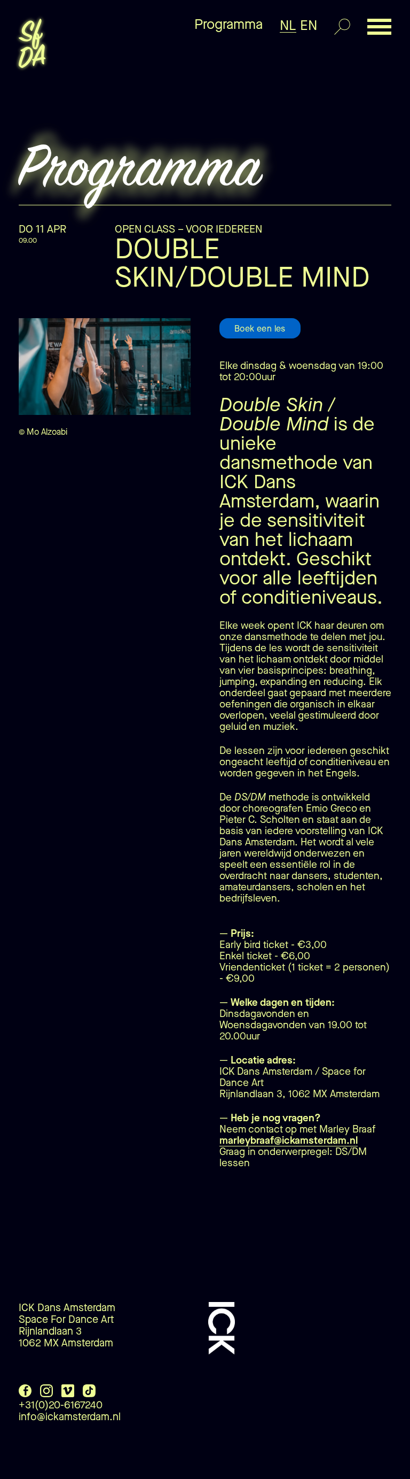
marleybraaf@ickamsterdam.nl (288, 1140)
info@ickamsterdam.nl (70, 1417)
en (308, 25)
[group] (105, 389)
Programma (228, 24)
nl (288, 25)
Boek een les (260, 328)
